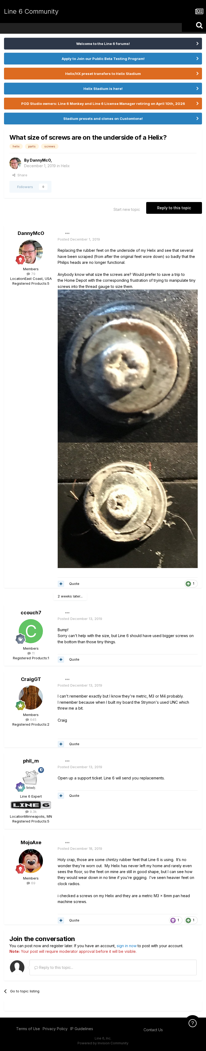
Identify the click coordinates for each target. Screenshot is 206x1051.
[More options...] (67, 233)
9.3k (33, 811)
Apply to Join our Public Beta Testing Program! (103, 58)
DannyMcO (40, 160)
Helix (65, 165)
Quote (74, 583)
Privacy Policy (55, 1028)
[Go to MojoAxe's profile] (31, 861)
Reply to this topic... (55, 967)
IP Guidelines (81, 1028)
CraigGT (31, 679)
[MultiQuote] (61, 584)
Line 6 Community (31, 11)
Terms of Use (28, 1028)
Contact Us (153, 1029)
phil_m (31, 761)
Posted (79, 239)
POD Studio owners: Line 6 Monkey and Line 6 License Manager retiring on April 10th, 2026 (103, 103)
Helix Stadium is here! (103, 88)
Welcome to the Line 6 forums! (103, 43)
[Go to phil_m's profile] (31, 779)
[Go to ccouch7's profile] (31, 631)
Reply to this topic (174, 207)
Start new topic (126, 209)
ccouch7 (31, 612)
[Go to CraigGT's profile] (31, 698)
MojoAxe (31, 842)
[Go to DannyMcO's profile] (15, 163)
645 (32, 719)
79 (32, 274)
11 (33, 653)
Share (21, 175)
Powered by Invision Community (103, 1043)
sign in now (127, 945)
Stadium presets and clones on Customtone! (103, 118)
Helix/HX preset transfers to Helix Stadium (103, 73)
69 (32, 883)
